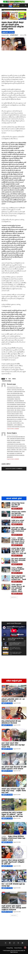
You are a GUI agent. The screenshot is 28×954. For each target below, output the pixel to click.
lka (6, 378)
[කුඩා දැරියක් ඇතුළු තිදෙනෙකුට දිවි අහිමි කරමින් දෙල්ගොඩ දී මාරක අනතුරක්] (14, 759)
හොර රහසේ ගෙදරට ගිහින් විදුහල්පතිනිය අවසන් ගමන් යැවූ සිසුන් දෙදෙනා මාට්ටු (13, 745)
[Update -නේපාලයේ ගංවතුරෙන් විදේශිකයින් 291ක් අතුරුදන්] (6, 569)
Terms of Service (18, 948)
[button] (2, 5)
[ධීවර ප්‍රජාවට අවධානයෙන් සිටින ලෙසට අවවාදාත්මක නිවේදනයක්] (6, 561)
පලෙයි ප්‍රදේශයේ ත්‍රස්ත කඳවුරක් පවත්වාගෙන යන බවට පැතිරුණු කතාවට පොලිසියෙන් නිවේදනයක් (14, 907)
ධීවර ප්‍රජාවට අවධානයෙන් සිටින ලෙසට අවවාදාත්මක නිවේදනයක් (18, 560)
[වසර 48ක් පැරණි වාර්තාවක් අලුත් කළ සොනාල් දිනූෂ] (14, 876)
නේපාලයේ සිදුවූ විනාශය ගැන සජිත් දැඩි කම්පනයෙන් (17, 504)
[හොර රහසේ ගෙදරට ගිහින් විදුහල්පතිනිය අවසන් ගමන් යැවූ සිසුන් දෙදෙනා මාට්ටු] (14, 735)
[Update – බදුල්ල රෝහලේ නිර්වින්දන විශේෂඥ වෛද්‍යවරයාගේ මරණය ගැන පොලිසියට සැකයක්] (14, 828)
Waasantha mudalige (6, 381)
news (9, 378)
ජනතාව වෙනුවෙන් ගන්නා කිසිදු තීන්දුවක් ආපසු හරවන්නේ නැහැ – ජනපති (18, 577)
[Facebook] (5, 942)
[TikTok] (14, 942)
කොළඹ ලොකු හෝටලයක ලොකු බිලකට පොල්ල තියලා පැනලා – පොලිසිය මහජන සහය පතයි (14, 790)
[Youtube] (22, 942)
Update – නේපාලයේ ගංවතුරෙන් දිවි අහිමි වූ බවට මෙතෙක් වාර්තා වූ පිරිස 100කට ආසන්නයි (17, 540)
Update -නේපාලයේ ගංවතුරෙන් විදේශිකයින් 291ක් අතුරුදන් (17, 569)
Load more (13, 597)
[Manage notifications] (25, 947)
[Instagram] (9, 942)
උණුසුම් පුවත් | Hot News (8, 32)
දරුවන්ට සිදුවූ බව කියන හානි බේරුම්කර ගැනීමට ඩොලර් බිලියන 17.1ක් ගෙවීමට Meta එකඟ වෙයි (18, 551)
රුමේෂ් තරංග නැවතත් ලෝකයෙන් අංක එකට (17, 521)
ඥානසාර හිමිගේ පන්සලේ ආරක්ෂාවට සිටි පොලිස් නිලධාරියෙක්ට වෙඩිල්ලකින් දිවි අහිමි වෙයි (13, 862)
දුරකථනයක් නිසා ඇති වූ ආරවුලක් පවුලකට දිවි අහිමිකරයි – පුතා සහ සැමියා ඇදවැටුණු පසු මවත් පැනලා (12, 814)
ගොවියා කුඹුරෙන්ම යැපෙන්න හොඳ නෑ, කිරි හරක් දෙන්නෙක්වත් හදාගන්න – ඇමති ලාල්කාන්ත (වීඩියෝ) (18, 588)
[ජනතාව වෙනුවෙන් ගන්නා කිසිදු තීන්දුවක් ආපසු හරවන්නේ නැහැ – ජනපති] (6, 578)
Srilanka (14, 378)
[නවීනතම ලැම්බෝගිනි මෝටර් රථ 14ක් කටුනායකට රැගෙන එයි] (14, 691)
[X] (18, 942)
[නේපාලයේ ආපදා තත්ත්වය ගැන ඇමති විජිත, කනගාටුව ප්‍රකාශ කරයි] (6, 514)
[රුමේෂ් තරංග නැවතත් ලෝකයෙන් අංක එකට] (6, 522)
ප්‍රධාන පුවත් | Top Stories (7, 911)
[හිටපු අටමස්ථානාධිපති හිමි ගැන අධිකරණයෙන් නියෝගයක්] (14, 713)
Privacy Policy (9, 948)
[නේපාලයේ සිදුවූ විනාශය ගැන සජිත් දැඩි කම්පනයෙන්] (6, 505)
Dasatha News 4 (14, 35)
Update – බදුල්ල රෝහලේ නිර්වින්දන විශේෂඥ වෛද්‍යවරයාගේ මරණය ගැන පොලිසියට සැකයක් (13, 838)
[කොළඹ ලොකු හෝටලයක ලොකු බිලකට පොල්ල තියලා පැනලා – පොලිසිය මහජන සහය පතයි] (14, 780)
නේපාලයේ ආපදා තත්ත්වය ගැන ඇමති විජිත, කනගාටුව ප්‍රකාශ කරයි (18, 513)
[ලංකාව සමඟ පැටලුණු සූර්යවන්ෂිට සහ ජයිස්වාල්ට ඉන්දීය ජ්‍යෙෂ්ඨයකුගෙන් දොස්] (6, 530)
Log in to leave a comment (13, 428)
